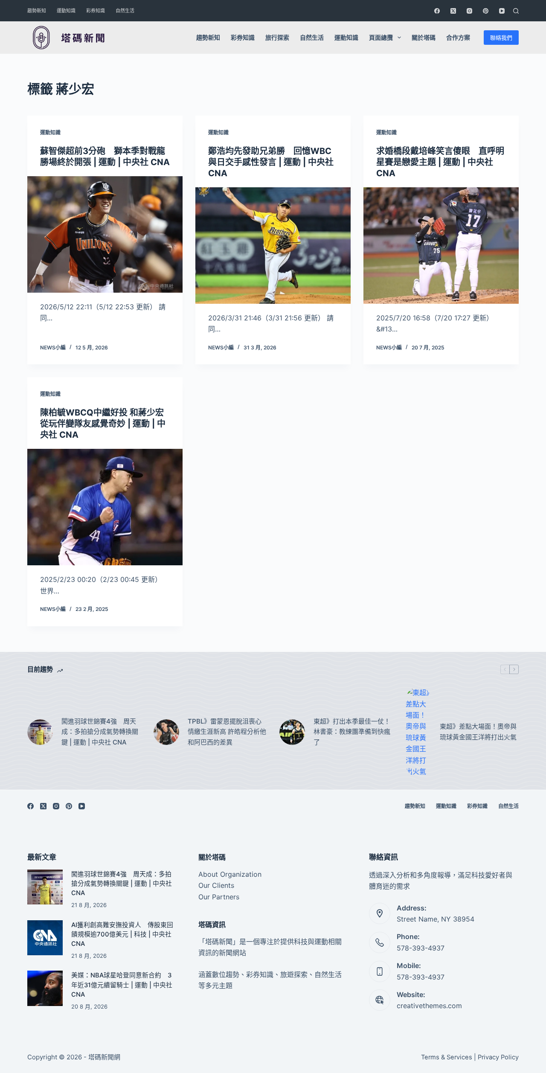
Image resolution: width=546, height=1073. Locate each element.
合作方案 (458, 37)
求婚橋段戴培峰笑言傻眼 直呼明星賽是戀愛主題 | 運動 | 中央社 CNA (440, 162)
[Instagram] (469, 11)
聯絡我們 (501, 37)
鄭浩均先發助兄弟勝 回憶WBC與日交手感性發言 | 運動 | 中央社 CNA (271, 162)
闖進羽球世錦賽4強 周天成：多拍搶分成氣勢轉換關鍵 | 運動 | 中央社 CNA (99, 732)
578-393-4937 (420, 948)
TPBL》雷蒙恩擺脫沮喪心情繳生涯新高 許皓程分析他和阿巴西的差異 (227, 732)
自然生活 (125, 11)
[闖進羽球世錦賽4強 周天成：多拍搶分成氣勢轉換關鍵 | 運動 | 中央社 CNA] (40, 732)
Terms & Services (446, 1057)
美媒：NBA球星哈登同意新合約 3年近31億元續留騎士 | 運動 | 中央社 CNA (121, 984)
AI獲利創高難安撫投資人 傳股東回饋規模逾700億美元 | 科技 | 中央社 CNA (122, 934)
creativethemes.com (429, 1005)
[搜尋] (516, 11)
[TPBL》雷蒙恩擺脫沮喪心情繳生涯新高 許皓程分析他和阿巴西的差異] (166, 732)
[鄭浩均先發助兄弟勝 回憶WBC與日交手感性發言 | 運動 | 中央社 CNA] (273, 245)
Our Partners (218, 897)
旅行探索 (277, 37)
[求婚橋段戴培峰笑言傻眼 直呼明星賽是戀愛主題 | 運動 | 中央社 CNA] (441, 245)
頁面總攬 (381, 37)
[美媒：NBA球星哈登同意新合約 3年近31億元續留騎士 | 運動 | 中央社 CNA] (45, 988)
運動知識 (66, 11)
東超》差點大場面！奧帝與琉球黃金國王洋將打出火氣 (478, 731)
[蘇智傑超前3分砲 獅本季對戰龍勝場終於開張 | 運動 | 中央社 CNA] (105, 234)
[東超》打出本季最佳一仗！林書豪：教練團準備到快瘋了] (292, 732)
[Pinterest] (485, 11)
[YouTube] (502, 11)
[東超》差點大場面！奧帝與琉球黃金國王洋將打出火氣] (418, 732)
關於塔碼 (424, 37)
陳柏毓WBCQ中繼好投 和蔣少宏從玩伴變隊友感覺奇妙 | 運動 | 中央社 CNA (103, 423)
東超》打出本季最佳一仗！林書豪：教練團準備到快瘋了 (352, 732)
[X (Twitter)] (453, 11)
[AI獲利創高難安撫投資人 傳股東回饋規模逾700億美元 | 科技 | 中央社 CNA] (45, 938)
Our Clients (216, 885)
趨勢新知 (36, 11)
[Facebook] (437, 11)
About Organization (229, 874)
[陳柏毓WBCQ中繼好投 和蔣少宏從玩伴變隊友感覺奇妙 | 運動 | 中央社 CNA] (105, 507)
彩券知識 (95, 11)
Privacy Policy (498, 1057)
